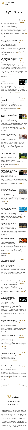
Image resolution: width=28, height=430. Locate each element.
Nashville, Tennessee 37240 (14, 401)
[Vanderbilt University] (14, 396)
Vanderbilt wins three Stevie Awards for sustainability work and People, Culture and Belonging (9, 208)
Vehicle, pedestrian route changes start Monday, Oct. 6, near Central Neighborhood (8, 99)
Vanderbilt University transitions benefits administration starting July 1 (9, 322)
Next (23, 385)
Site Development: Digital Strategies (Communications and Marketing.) (14, 425)
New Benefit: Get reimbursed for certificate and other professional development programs (8, 136)
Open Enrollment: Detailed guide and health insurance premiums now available (9, 115)
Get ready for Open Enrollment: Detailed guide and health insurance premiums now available (9, 171)
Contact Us (17, 403)
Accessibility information (19, 421)
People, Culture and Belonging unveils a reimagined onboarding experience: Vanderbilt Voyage (8, 298)
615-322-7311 (11, 403)
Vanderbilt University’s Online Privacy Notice (14, 404)
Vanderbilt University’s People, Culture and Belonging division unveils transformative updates (8, 260)
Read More (19, 52)
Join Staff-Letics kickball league (8, 153)
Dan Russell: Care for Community (8, 335)
